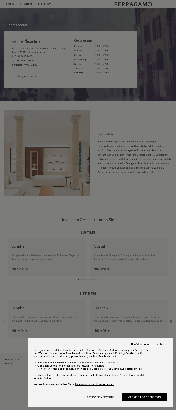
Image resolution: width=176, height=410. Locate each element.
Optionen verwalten (101, 397)
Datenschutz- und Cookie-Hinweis (94, 384)
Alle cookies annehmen (144, 397)
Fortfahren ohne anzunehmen (149, 344)
